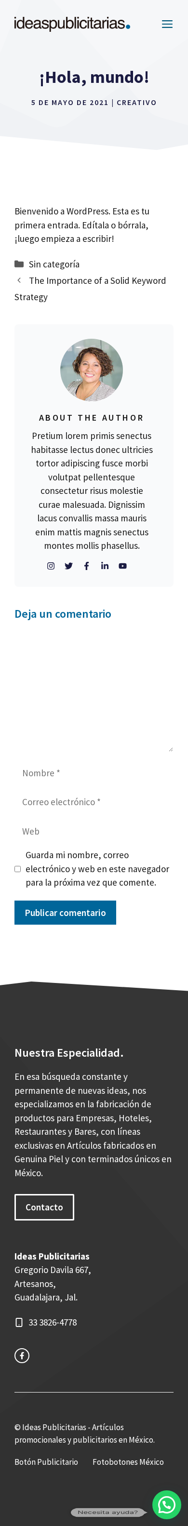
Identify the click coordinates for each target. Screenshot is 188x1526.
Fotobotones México (128, 1462)
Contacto (44, 1207)
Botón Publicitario (46, 1462)
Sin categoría (54, 264)
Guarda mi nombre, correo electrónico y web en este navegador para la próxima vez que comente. (97, 868)
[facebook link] (21, 1355)
